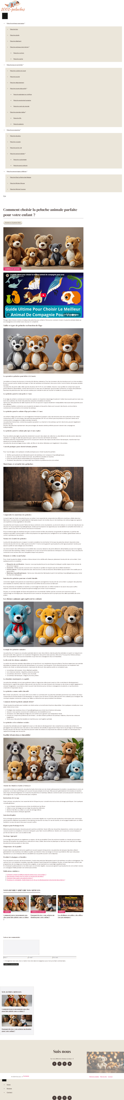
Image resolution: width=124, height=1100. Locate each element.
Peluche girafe (14, 35)
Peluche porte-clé (16, 148)
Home (8, 1085)
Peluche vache (18, 59)
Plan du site (103, 1076)
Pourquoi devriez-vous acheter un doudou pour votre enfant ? (42, 916)
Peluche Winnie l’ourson (18, 189)
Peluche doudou (15, 136)
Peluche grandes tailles (17, 112)
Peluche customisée (19, 159)
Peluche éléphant (15, 41)
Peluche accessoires (13, 130)
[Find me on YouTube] (69, 1064)
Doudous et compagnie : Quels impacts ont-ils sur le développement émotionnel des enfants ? (36, 880)
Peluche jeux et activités (15, 65)
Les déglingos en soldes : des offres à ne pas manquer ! (70, 916)
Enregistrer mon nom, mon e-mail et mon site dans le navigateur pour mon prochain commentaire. (35, 961)
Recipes (9, 1088)
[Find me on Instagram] (64, 1064)
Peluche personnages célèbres (16, 171)
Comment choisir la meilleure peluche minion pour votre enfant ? (26, 874)
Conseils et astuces (12, 269)
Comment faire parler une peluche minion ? (20, 878)
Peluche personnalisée (17, 154)
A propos (26, 1076)
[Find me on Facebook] (54, 1064)
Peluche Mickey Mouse (17, 183)
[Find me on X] (59, 1064)
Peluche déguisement (17, 83)
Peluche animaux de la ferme (19, 47)
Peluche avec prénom (20, 165)
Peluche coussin (15, 142)
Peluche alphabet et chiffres (22, 94)
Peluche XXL (17, 118)
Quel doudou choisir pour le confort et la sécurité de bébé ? (25, 876)
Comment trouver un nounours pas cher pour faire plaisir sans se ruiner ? (16, 917)
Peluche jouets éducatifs (18, 88)
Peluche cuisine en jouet (18, 71)
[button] (4, 196)
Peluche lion (14, 29)
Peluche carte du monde (21, 106)
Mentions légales (94, 1076)
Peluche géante (18, 124)
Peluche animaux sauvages (15, 23)
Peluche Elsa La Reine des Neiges (20, 177)
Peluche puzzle (15, 77)
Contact (110, 1076)
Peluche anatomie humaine (22, 100)
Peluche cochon (18, 53)
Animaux (61, 912)
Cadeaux (7, 912)
